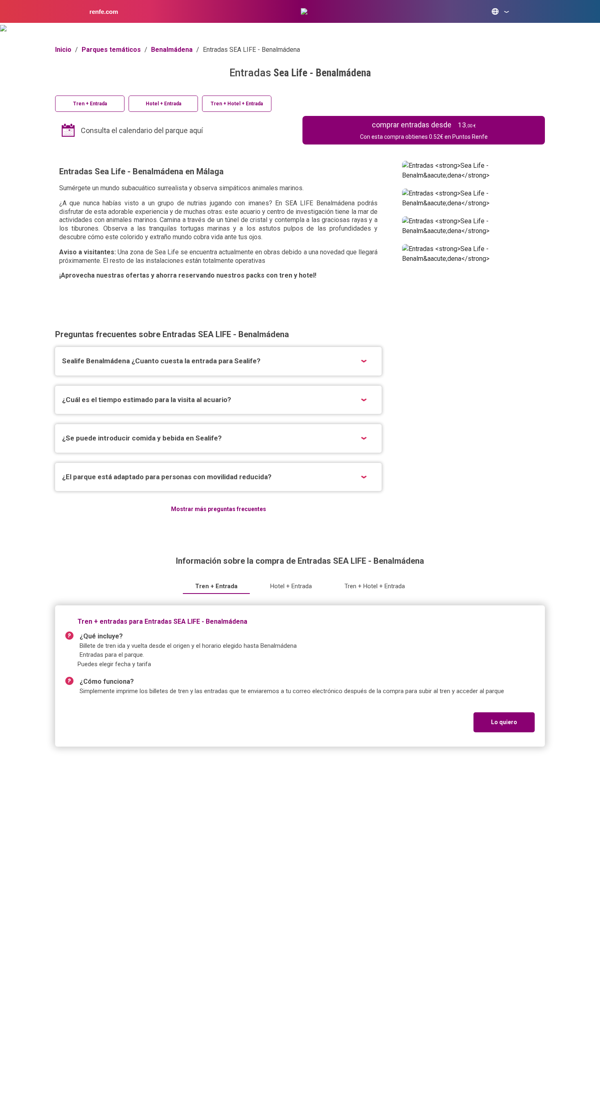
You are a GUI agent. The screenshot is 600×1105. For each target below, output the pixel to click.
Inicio (63, 49)
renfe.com (103, 11)
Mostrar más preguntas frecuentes (218, 509)
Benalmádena (172, 49)
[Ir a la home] (304, 11)
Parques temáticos (111, 49)
